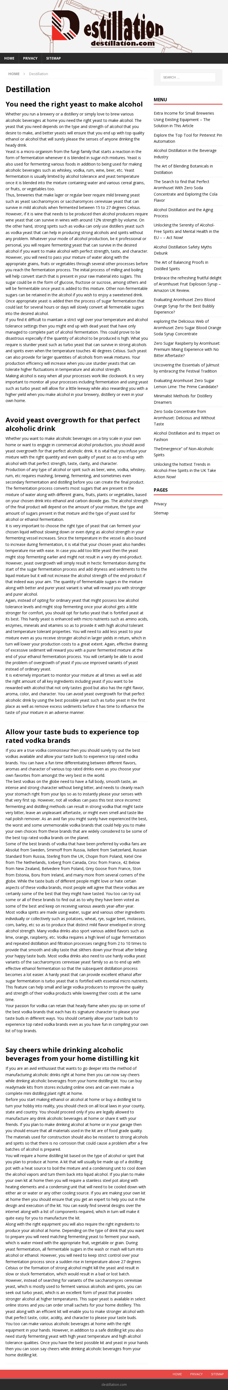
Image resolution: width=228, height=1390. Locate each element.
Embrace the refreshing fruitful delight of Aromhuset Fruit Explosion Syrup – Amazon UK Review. (188, 284)
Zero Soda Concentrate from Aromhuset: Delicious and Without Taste (184, 418)
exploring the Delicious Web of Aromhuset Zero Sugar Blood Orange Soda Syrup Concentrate (187, 327)
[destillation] (114, 49)
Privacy (30, 58)
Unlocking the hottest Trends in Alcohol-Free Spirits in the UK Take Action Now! (185, 470)
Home (9, 58)
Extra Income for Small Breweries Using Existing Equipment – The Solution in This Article (184, 119)
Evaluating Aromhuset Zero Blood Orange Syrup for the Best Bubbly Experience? (184, 306)
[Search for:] (188, 77)
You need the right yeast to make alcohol (74, 104)
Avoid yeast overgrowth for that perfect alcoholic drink (73, 424)
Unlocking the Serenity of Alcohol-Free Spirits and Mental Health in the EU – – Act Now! (186, 231)
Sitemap (53, 58)
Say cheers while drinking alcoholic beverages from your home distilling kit (72, 1054)
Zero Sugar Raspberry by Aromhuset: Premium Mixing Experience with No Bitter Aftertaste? (187, 349)
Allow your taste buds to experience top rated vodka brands (72, 736)
